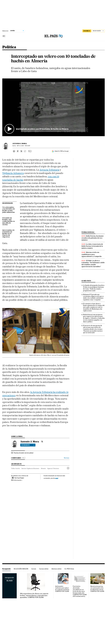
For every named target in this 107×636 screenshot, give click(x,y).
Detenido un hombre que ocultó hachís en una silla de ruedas (8, 221)
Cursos (33, 569)
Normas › (66, 458)
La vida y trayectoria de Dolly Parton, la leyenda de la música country (92, 246)
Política (9, 47)
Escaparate (6, 569)
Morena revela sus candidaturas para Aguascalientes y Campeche (92, 254)
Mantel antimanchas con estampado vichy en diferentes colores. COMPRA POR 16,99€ (97, 588)
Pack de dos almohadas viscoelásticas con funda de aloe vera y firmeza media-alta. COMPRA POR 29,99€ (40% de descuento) (80, 591)
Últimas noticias (88, 232)
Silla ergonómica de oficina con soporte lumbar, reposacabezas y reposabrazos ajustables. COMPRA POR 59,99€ (34, 595)
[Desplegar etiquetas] (68, 468)
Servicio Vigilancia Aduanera (30, 468)
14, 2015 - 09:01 (23, 145)
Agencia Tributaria (49, 169)
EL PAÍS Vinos (69, 569)
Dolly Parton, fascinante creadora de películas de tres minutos (93, 238)
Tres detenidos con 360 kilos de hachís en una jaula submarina (8, 210)
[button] (53, 107)
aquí (56, 478)
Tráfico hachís (15, 468)
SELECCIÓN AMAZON (21, 569)
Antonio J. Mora (19, 143)
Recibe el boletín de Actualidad (23, 453)
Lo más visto (86, 280)
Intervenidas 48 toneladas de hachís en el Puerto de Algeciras (8, 234)
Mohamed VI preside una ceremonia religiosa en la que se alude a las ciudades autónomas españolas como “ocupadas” (93, 297)
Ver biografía (25, 445)
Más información (16, 480)
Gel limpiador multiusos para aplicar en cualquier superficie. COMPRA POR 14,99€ (62, 588)
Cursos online (43, 569)
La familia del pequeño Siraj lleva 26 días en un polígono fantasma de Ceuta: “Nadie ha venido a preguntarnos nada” (93, 287)
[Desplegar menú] (4, 36)
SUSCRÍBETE (86, 31)
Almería (43, 468)
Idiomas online (56, 569)
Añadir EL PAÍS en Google (62, 151)
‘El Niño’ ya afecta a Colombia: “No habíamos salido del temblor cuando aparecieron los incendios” (93, 263)
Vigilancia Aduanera (13, 173)
